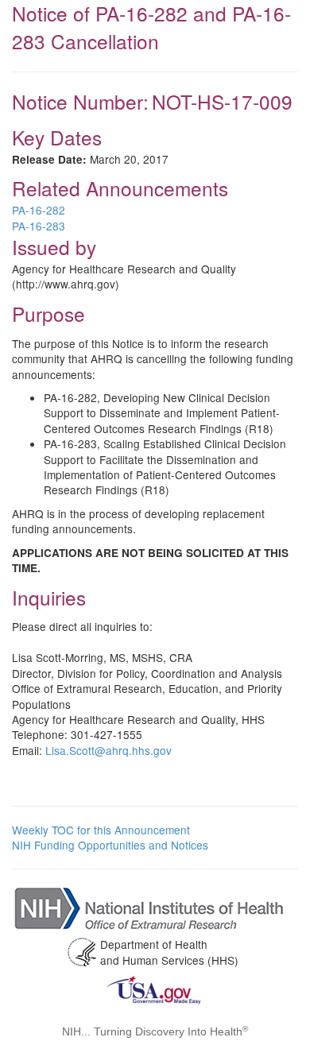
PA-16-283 (38, 226)
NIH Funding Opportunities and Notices (110, 845)
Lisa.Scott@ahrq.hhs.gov (108, 750)
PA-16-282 (38, 210)
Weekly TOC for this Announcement (101, 830)
